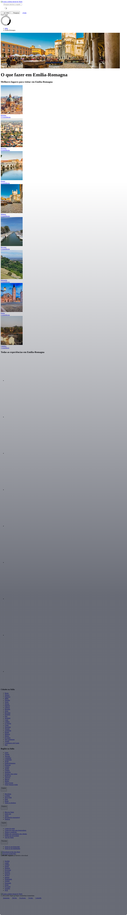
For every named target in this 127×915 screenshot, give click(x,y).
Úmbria (7, 770)
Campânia (8, 758)
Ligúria (7, 767)
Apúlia (7, 768)
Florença (7, 697)
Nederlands (8, 879)
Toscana (7, 756)
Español (7, 872)
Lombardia (8, 760)
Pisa (6, 716)
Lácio (6, 752)
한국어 (7, 875)
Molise (7, 781)
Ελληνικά (8, 870)
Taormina (8, 727)
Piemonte (8, 765)
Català (7, 863)
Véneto (7, 754)
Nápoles (7, 700)
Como (7, 725)
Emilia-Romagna (10, 763)
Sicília (7, 761)
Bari (6, 745)
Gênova (7, 707)
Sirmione (7, 718)
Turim (7, 702)
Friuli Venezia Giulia (11, 784)
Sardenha (8, 772)
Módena (7, 734)
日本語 (7, 881)
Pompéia (7, 714)
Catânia (7, 721)
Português (8, 883)
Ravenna (7, 713)
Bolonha (7, 709)
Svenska (7, 888)
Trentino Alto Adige (11, 774)
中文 (6, 890)
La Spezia (8, 723)
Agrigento (8, 730)
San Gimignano (10, 739)
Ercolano (7, 738)
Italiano (7, 877)
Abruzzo (7, 777)
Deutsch (7, 868)
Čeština (7, 865)
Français (7, 873)
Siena (6, 711)
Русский (7, 886)
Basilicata (8, 776)
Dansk (7, 866)
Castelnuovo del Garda (12, 743)
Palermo (7, 705)
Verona (7, 704)
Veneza (7, 695)
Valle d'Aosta (9, 783)
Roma (7, 693)
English (7, 861)
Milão (6, 698)
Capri (6, 720)
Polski (7, 885)
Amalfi (7, 741)
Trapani (7, 729)
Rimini (7, 732)
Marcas (7, 779)
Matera (7, 736)
